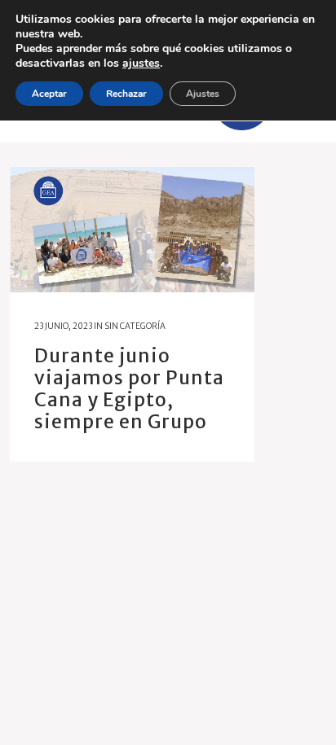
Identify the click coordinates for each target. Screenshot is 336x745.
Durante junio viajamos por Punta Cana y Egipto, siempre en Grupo (129, 388)
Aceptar (49, 93)
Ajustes (202, 93)
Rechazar (126, 93)
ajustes (141, 63)
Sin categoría (135, 326)
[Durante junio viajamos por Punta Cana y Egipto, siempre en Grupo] (132, 229)
